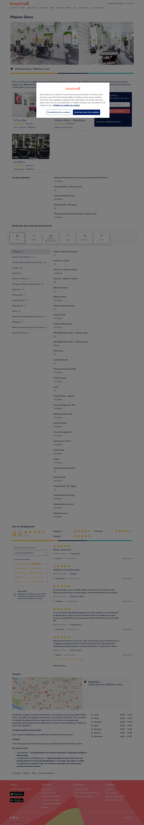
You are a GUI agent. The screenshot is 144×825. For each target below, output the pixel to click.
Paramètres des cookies (58, 112)
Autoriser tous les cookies (86, 112)
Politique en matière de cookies (66, 105)
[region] (72, 100)
